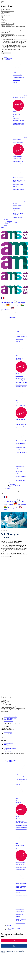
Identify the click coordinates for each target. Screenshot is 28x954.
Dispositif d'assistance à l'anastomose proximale (18, 123)
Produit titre (3, 28)
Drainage (15, 210)
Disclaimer (6, 747)
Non (14, 946)
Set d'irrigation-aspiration (18, 189)
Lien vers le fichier (5, 36)
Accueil (5, 57)
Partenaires (9, 221)
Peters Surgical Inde (15, 305)
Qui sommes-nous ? (8, 58)
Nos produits (7, 59)
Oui (14, 940)
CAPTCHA (3, 51)
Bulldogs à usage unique (18, 120)
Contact (5, 225)
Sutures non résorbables (18, 77)
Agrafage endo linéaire (18, 161)
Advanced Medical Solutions (10, 717)
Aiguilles (15, 82)
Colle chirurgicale (17, 139)
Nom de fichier (4, 32)
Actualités (6, 223)
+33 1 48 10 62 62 (8, 732)
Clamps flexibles (16, 114)
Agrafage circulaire (17, 163)
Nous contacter (7, 751)
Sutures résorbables (17, 75)
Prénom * (6, 9)
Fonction (6, 20)
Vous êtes (6, 219)
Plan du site (6, 749)
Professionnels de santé (12, 222)
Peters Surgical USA (5, 309)
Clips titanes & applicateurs (19, 97)
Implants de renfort (17, 205)
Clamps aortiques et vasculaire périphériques (21, 379)
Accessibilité (7, 745)
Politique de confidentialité (10, 748)
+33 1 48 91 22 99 (8, 733)
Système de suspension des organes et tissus (19, 181)
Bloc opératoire (16, 208)
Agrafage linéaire (17, 158)
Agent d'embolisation (18, 142)
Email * (5, 15)
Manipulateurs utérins (18, 184)
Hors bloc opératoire (17, 217)
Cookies (5, 744)
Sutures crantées (16, 80)
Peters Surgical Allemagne (10, 718)
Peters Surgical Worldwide (7, 302)
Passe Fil (15, 186)
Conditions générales (8, 743)
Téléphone (3, 18)
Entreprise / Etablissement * (10, 23)
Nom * (5, 12)
